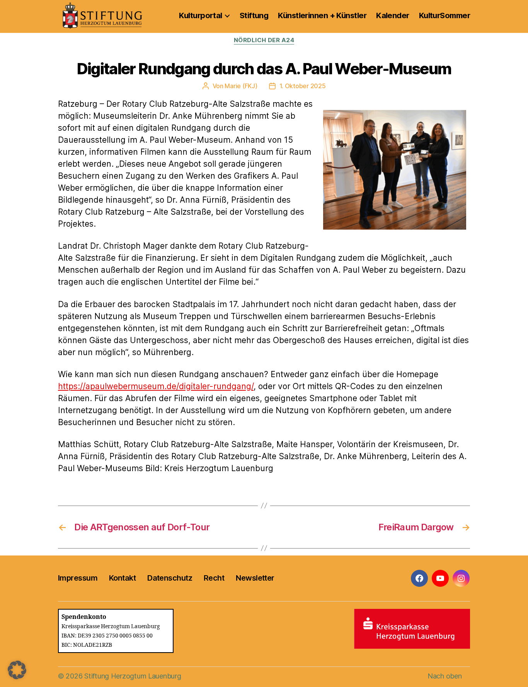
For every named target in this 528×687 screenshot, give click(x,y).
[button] (17, 670)
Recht (214, 578)
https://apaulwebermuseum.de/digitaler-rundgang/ (156, 386)
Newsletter (255, 578)
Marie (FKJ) (241, 86)
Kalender (392, 15)
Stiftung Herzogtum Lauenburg (132, 676)
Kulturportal (200, 15)
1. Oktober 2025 (302, 86)
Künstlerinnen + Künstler (322, 15)
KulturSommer (444, 15)
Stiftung (254, 15)
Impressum (77, 578)
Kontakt (122, 578)
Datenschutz (169, 578)
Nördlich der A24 (264, 40)
